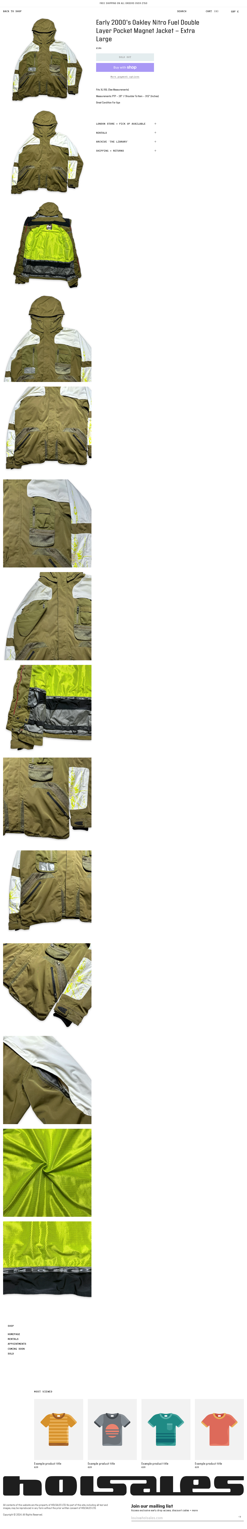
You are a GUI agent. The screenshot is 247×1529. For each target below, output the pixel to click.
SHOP (11, 1325)
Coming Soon (16, 1348)
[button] (182, 11)
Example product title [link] (47, 1464)
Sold (11, 1353)
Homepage (14, 1334)
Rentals (13, 1338)
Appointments (17, 1343)
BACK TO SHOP (12, 11)
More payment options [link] (125, 76)
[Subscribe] (239, 1516)
